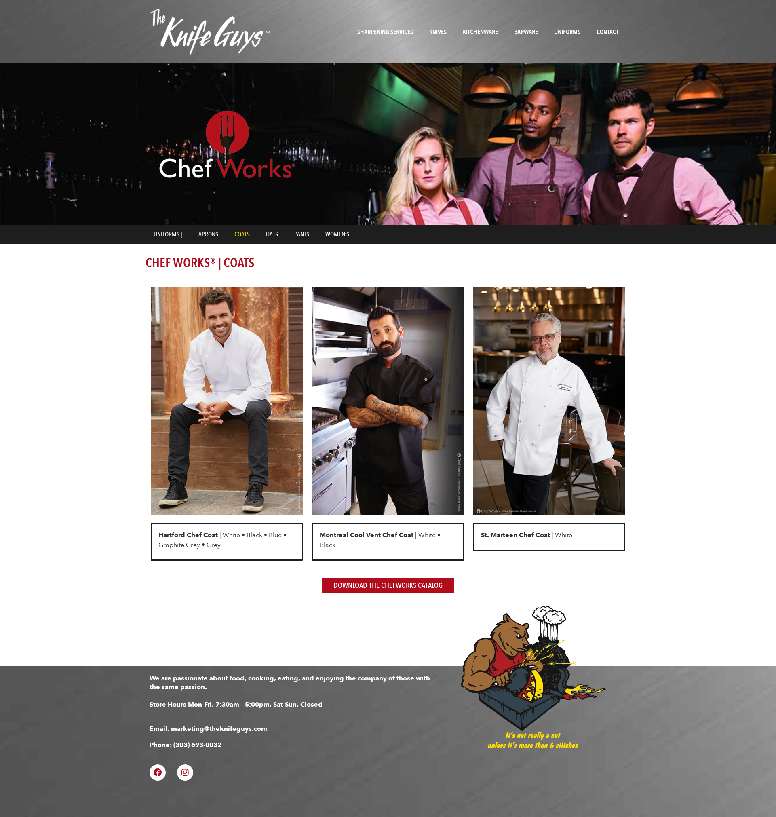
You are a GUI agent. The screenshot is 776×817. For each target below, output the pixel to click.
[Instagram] (185, 772)
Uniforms (567, 31)
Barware (526, 31)
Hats (272, 234)
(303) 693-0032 (197, 745)
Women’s (337, 234)
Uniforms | (168, 234)
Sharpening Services (385, 31)
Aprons (208, 234)
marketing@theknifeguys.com (219, 728)
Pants (301, 234)
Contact (607, 31)
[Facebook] (158, 772)
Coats (242, 234)
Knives (438, 31)
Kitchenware (480, 31)
